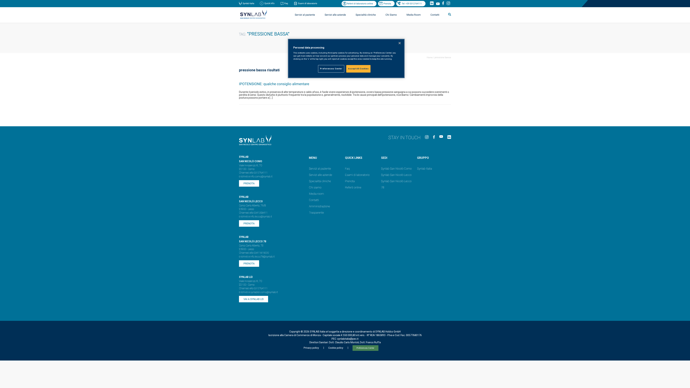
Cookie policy (335, 348)
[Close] (400, 43)
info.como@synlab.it (261, 176)
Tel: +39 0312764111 (412, 3)
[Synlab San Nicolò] (253, 18)
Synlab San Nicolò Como (396, 168)
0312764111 (261, 172)
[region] (346, 58)
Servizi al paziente (320, 168)
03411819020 (261, 252)
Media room (316, 193)
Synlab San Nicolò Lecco (396, 175)
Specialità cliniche (366, 14)
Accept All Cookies (358, 68)
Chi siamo (315, 187)
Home (430, 57)
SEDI (384, 158)
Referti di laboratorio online (360, 3)
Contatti (434, 14)
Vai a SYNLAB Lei (253, 299)
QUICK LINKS (353, 158)
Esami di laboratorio (307, 3)
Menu (313, 158)
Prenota (387, 3)
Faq (286, 3)
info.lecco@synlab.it (261, 216)
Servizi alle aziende (320, 175)
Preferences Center (365, 348)
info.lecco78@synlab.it (262, 256)
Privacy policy (311, 348)
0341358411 (261, 212)
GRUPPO (423, 158)
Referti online (353, 187)
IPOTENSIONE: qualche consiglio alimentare (274, 84)
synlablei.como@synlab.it (264, 292)
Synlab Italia (248, 3)
